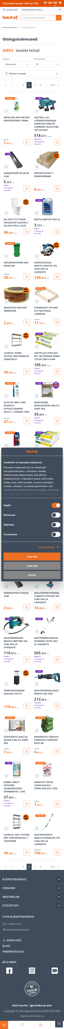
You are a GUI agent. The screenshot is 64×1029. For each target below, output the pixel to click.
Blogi (6, 946)
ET (60, 9)
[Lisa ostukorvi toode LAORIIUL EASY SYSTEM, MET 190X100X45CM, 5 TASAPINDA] (27, 852)
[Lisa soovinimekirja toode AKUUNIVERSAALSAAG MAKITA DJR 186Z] (37, 684)
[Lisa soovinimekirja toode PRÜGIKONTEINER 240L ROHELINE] (6, 256)
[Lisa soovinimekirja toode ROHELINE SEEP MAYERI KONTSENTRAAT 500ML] (6, 111)
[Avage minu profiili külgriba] (41, 1025)
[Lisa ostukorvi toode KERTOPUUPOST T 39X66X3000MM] (57, 188)
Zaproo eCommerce (32, 1016)
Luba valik (32, 565)
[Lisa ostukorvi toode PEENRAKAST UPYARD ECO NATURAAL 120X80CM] (57, 322)
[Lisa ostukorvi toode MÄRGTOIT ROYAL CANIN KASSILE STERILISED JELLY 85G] (57, 804)
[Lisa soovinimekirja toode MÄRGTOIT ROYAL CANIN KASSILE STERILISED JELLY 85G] (37, 776)
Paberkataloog (13, 951)
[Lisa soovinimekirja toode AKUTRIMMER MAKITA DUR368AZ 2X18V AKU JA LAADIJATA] (37, 632)
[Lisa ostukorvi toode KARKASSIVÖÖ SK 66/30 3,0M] (27, 188)
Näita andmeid (46, 547)
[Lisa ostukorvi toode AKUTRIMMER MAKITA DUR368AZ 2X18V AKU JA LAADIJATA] (57, 659)
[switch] (56, 515)
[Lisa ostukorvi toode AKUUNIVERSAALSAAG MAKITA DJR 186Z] (57, 706)
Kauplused (11, 9)
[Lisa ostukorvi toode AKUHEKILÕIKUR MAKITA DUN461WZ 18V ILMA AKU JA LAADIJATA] (57, 852)
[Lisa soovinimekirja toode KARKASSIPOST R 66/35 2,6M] (6, 586)
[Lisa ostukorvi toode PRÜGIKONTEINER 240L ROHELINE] (27, 277)
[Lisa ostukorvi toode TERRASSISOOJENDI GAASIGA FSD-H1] (27, 706)
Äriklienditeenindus (32, 9)
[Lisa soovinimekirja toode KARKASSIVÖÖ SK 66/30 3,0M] (6, 167)
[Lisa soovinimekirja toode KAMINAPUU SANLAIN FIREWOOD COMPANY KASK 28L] (37, 730)
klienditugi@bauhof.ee (18, 929)
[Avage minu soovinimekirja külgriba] (22, 1025)
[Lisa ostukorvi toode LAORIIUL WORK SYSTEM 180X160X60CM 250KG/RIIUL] (27, 371)
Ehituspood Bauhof (9, 27)
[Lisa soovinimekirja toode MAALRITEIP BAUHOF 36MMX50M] (6, 301)
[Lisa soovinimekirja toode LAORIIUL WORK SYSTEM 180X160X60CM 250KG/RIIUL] (6, 347)
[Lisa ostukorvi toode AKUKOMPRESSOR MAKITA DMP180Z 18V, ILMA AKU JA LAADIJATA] (27, 659)
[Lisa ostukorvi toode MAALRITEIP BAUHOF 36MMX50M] (27, 322)
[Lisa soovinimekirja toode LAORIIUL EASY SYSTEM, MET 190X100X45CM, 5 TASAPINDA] (6, 828)
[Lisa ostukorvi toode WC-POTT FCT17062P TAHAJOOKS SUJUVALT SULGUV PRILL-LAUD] (27, 232)
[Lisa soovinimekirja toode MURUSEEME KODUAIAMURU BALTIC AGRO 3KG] (37, 396)
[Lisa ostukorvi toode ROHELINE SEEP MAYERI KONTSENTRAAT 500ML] (27, 142)
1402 (52, 85)
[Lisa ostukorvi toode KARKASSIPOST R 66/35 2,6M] (27, 607)
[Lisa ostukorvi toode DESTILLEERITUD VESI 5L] (57, 232)
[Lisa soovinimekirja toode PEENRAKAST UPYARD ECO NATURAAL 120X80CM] (37, 301)
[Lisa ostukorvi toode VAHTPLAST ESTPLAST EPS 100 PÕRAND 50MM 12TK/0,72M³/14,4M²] (57, 371)
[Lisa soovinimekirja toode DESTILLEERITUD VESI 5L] (37, 213)
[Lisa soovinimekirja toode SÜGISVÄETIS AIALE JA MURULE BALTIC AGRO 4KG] (6, 730)
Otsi (59, 17)
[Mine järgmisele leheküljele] (58, 85)
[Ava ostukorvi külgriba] (59, 1023)
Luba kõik (32, 556)
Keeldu (32, 575)
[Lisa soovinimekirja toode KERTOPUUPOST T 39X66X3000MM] (37, 167)
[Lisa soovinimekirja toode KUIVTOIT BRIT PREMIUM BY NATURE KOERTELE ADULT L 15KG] (6, 445)
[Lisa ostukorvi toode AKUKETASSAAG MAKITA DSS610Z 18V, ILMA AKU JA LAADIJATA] (57, 277)
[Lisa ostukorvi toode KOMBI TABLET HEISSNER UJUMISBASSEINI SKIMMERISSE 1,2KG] (27, 804)
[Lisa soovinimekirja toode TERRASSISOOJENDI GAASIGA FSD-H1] (6, 684)
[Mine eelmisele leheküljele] (5, 85)
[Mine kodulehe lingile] (10, 17)
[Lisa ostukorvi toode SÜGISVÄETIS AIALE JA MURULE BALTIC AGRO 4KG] (27, 751)
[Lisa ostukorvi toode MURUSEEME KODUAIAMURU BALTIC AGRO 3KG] (57, 421)
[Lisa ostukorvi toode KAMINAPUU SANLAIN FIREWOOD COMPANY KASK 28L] (57, 751)
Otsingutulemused (28, 27)
